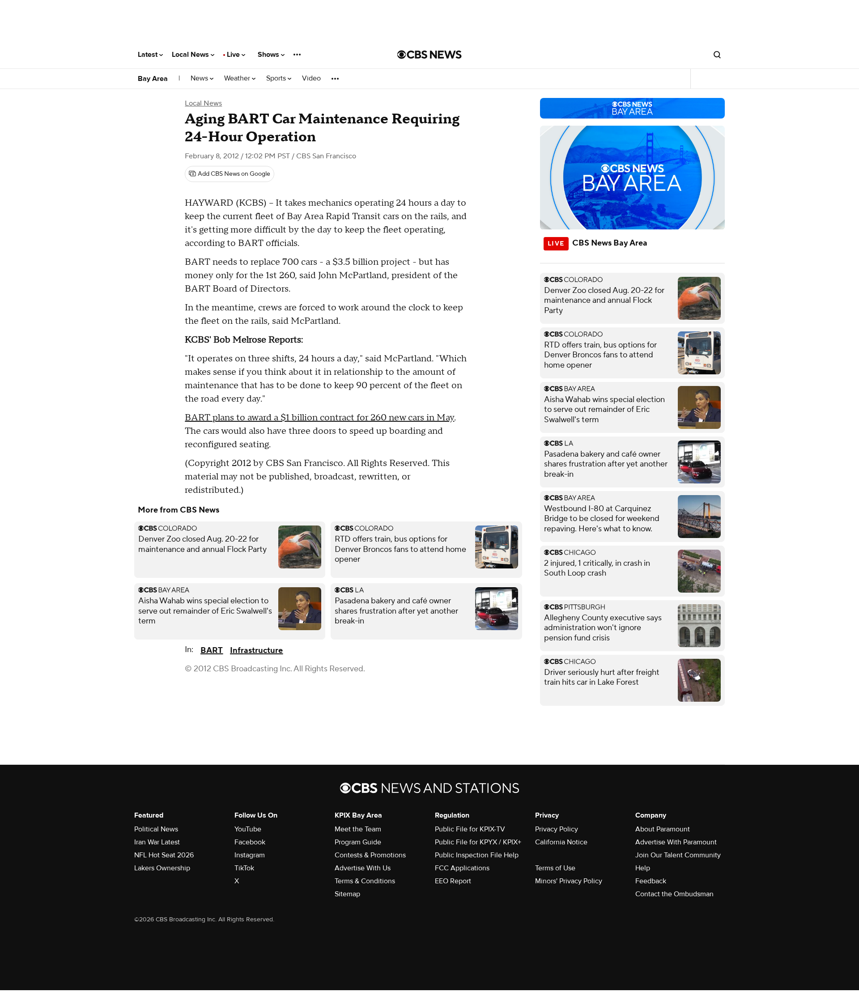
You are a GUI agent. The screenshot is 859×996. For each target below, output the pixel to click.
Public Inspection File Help (477, 855)
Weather (238, 78)
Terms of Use (555, 868)
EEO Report (453, 881)
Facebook (249, 842)
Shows (269, 54)
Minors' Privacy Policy (568, 881)
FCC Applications (462, 868)
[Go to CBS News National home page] (429, 54)
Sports (277, 78)
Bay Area (153, 78)
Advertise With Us (363, 868)
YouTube (247, 829)
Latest (148, 54)
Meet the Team (358, 829)
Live (234, 54)
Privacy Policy (556, 829)
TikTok (244, 868)
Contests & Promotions (370, 855)
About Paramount (662, 829)
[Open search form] (717, 55)
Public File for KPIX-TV (470, 829)
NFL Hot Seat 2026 (164, 855)
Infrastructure (256, 650)
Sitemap (347, 894)
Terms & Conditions (365, 881)
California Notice (561, 842)
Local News (191, 54)
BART (211, 650)
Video (311, 78)
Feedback (650, 881)
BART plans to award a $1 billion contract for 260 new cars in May (319, 418)
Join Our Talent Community (678, 855)
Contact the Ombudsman (674, 894)
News (200, 78)
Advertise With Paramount (676, 842)
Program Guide (358, 842)
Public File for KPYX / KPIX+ (478, 842)
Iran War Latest (157, 842)
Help (642, 868)
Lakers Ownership (162, 868)
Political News (156, 829)
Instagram (249, 855)
